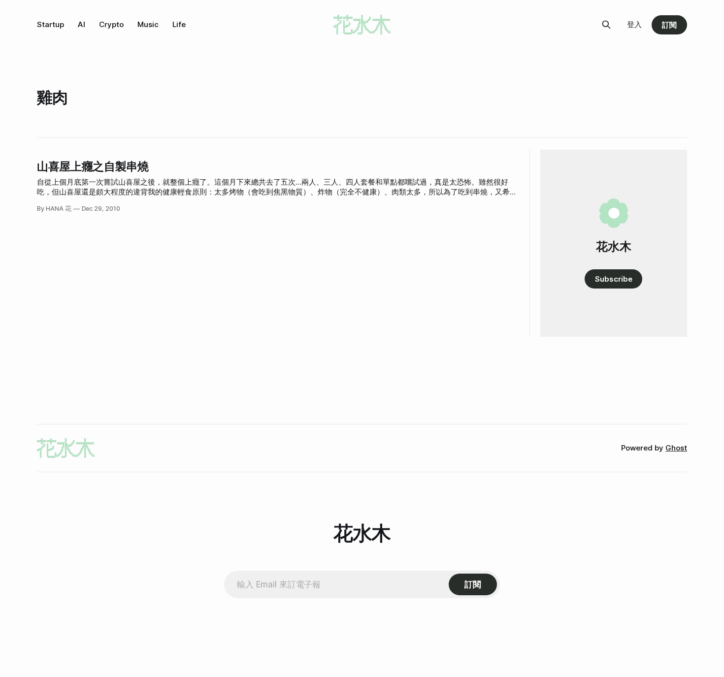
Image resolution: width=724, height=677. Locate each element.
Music (148, 24)
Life (179, 24)
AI (81, 24)
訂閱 (669, 25)
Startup (50, 24)
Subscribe (613, 279)
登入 (634, 24)
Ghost (676, 447)
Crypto (111, 24)
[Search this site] (606, 24)
